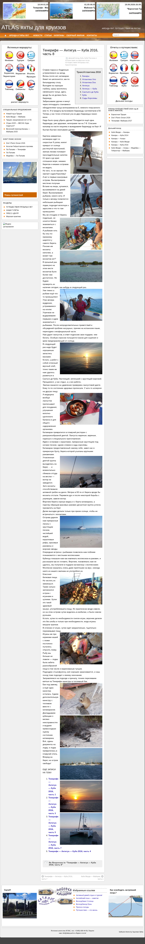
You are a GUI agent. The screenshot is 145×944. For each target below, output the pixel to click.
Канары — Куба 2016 (119, 145)
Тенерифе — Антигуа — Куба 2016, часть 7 (54, 841)
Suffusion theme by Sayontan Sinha (131, 932)
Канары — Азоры (118, 139)
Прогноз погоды (82, 907)
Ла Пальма (10, 153)
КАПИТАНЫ (59, 35)
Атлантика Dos (89, 82)
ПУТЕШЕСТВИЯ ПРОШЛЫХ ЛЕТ (77, 62)
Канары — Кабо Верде (120, 142)
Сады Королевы (89, 98)
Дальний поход (74, 58)
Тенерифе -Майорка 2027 (121, 121)
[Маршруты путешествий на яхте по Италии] (31, 71)
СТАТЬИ (48, 35)
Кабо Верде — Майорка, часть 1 (92, 877)
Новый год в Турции (14, 114)
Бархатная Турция (118, 115)
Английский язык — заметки (87, 898)
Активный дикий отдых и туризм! (89, 895)
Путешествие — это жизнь (86, 910)
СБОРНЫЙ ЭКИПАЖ (75, 35)
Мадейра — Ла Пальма (15, 156)
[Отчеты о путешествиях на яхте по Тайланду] (113, 80)
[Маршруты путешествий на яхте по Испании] (9, 55)
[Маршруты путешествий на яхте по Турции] (20, 55)
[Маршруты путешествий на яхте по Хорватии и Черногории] (9, 68)
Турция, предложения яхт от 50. (19, 120)
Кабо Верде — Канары (120, 132)
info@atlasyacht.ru (69, 933)
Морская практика (13, 216)
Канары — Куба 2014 (119, 135)
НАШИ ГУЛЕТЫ (12, 210)
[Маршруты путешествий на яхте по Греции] (31, 55)
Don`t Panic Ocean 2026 (15, 143)
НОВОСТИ (37, 35)
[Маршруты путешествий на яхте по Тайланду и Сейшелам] (9, 84)
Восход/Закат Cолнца (84, 901)
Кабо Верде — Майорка (15, 117)
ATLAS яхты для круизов (33, 27)
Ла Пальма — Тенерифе (16, 150)
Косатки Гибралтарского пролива (19, 146)
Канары (85, 76)
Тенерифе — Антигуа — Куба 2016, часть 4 (69, 851)
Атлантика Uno (89, 79)
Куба (82, 58)
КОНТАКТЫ (92, 35)
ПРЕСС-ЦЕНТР (12, 213)
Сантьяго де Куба (90, 92)
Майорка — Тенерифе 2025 (16, 890)
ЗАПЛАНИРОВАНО (44, 11)
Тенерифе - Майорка (43, 8)
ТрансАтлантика (71, 65)
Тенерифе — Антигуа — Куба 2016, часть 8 (70, 52)
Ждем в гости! (81, 933)
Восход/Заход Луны (84, 904)
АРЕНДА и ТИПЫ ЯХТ (19, 35)
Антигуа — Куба (89, 89)
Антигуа (85, 85)
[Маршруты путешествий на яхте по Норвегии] (20, 71)
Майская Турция (92, 8)
